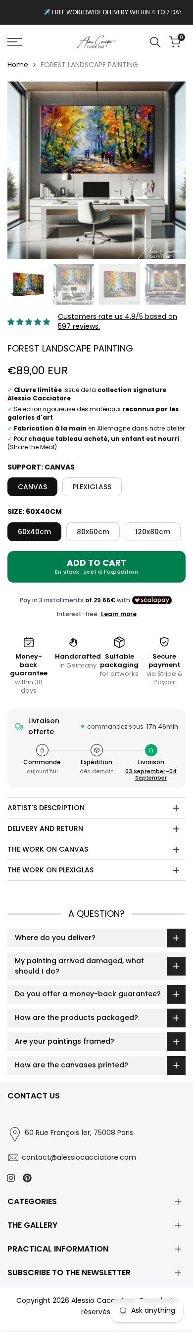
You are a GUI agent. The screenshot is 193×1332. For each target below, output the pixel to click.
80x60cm (93, 532)
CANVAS (32, 487)
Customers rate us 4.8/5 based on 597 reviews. (117, 321)
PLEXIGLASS (92, 487)
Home (17, 65)
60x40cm (34, 532)
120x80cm (152, 532)
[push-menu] (14, 42)
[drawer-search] (155, 42)
